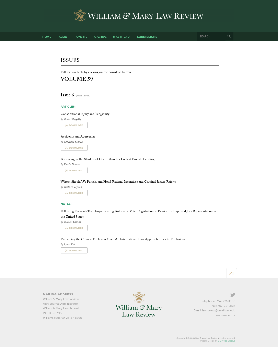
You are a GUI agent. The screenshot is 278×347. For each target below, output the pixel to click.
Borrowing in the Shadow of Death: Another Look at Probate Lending (107, 159)
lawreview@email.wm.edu (218, 310)
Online (81, 37)
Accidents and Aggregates (78, 137)
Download (76, 125)
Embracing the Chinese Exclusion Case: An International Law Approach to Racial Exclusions (123, 239)
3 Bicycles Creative (226, 341)
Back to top (231, 273)
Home (46, 37)
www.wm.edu (224, 315)
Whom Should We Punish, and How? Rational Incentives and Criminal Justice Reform (118, 182)
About (64, 37)
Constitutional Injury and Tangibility (85, 114)
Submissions (147, 37)
